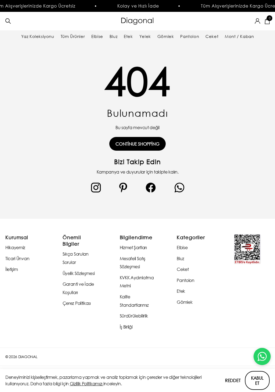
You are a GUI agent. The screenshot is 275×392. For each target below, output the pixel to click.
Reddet (233, 380)
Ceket (211, 36)
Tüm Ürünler (73, 36)
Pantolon (189, 36)
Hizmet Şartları (133, 247)
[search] (8, 21)
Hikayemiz (15, 247)
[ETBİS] (247, 249)
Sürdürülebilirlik (134, 316)
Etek (128, 36)
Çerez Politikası (77, 303)
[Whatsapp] (179, 187)
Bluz (113, 36)
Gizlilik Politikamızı (86, 383)
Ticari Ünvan (17, 258)
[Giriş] (257, 21)
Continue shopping (137, 144)
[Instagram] (96, 187)
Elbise (97, 36)
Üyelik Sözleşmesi (79, 273)
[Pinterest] (123, 187)
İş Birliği (126, 327)
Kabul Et (257, 380)
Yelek (145, 36)
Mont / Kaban (239, 36)
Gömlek (165, 36)
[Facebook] (151, 187)
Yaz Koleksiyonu (37, 36)
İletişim (11, 269)
